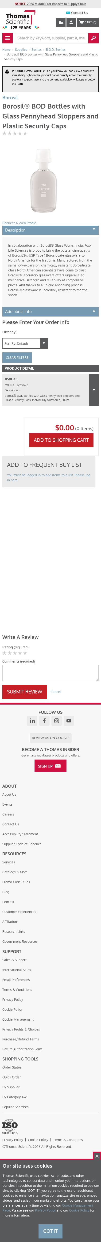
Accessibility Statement (20, 834)
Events (7, 804)
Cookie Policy (12, 1009)
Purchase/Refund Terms (20, 1039)
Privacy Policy (12, 999)
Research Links (13, 931)
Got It (50, 1231)
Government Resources (20, 941)
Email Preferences (16, 979)
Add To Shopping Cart (61, 440)
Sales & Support (14, 960)
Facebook (44, 721)
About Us (9, 794)
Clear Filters (17, 357)
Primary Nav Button (7, 38)
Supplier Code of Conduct (21, 844)
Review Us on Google (50, 737)
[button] (94, 390)
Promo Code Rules (16, 882)
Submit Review (24, 692)
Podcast (8, 902)
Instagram (56, 721)
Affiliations (10, 921)
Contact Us (79, 13)
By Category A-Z (14, 1097)
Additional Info (18, 311)
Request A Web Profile (19, 223)
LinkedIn (32, 721)
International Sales (16, 969)
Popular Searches (15, 1107)
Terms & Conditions (17, 989)
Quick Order (11, 1077)
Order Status (12, 1067)
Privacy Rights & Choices (21, 1029)
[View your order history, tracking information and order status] (61, 22)
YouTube (69, 721)
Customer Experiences (19, 911)
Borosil (10, 98)
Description (15, 230)
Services (8, 862)
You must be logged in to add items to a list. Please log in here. (48, 477)
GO (93, 38)
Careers (8, 814)
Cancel (55, 691)
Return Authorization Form (22, 1049)
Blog (5, 892)
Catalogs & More (15, 872)
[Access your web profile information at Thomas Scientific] (71, 22)
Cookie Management (18, 1019)
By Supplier (10, 1087)
